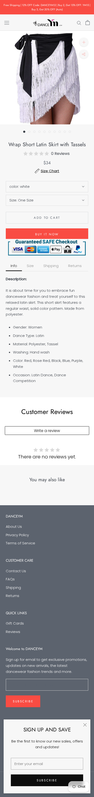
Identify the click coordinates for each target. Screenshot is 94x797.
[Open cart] (88, 22)
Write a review (47, 430)
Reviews (13, 631)
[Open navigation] (6, 22)
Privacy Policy (17, 534)
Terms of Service (20, 543)
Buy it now (47, 234)
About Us (14, 526)
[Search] (79, 22)
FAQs (10, 579)
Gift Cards (15, 623)
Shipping (13, 587)
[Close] (85, 725)
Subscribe (47, 780)
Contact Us (16, 570)
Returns (12, 595)
